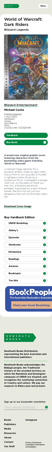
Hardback (12, 135)
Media (7, 428)
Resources (10, 433)
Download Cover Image (17, 206)
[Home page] (11, 6)
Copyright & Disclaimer (35, 445)
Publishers (10, 424)
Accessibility (31, 447)
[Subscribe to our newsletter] (46, 407)
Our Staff (9, 446)
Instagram (31, 420)
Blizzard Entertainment (20, 105)
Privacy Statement (33, 442)
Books (7, 420)
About (7, 437)
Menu (43, 6)
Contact (8, 442)
